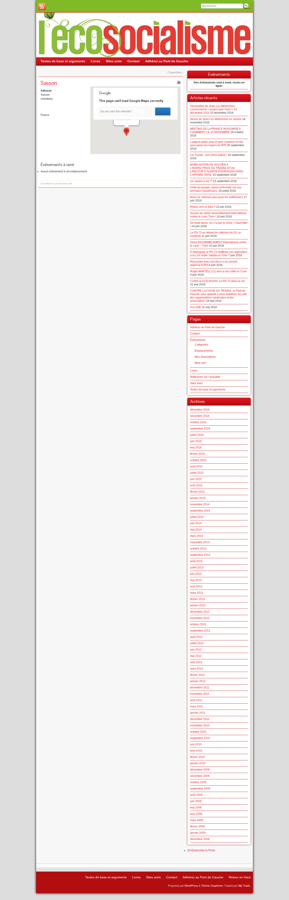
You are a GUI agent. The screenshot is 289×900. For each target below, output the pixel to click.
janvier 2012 (197, 681)
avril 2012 (196, 662)
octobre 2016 (198, 422)
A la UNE (195, 307)
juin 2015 (196, 479)
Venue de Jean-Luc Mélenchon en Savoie (216, 119)
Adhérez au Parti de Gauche (207, 327)
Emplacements (204, 350)
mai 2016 (196, 447)
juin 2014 (196, 523)
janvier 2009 (197, 832)
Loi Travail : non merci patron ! (208, 155)
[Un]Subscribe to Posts (201, 850)
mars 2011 (196, 706)
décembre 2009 (200, 769)
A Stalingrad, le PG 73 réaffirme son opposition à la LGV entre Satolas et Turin (218, 253)
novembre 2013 (200, 542)
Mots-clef (200, 363)
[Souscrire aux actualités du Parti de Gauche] (42, 6)
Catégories (201, 344)
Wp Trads (244, 885)
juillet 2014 (197, 517)
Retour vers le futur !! (202, 206)
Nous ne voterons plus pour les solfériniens (216, 197)
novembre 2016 (200, 416)
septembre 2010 (200, 738)
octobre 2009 (198, 782)
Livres (194, 370)
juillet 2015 (197, 472)
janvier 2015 (197, 498)
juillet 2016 (197, 434)
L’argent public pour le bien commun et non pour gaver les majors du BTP (216, 143)
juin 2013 (196, 573)
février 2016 (197, 453)
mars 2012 (196, 668)
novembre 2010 (200, 725)
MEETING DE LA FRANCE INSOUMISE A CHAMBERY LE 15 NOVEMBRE (215, 130)
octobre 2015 (198, 460)
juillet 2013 (197, 567)
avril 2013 (196, 586)
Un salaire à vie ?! (201, 181)
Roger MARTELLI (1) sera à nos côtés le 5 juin (218, 271)
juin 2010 (196, 744)
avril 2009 (196, 813)
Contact (195, 333)
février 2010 (197, 757)
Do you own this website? (116, 111)
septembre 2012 (200, 630)
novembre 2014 (200, 504)
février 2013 (197, 599)
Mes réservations (205, 356)
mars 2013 (196, 592)
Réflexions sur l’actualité (205, 376)
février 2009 (197, 826)
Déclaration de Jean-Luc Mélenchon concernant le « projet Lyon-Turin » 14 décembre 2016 (213, 109)
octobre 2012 (198, 624)
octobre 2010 (198, 731)
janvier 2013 (197, 605)
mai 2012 (196, 656)
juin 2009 (196, 801)
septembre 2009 (200, 788)
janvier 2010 (197, 763)
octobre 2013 (198, 548)
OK (163, 111)
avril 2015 (196, 485)
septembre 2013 (200, 554)
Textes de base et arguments (207, 389)
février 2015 (197, 491)
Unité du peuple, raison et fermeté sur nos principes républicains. (215, 189)
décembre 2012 (200, 611)
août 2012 (196, 637)
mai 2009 (196, 807)
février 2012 (197, 674)
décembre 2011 (199, 687)
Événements (197, 340)
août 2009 (196, 794)
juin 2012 (196, 649)
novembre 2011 (199, 693)
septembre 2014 (200, 510)
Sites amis (196, 383)
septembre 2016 (200, 428)
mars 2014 (196, 536)
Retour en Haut (240, 877)
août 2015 (196, 466)
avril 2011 (196, 700)
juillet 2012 (197, 643)
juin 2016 (196, 441)
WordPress (191, 885)
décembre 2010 (200, 719)
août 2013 (196, 561)
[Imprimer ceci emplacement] (179, 82)
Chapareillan (174, 72)
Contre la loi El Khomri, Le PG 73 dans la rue (217, 281)
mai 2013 (196, 580)
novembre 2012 (200, 618)
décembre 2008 (200, 839)
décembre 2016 (200, 409)
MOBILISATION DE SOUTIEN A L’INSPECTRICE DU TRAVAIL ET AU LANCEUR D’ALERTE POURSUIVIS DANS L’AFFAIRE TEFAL (216, 169)
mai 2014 (196, 529)
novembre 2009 (200, 776)
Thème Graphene (212, 885)
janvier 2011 (197, 712)
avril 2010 (196, 750)
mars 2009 (196, 820)
